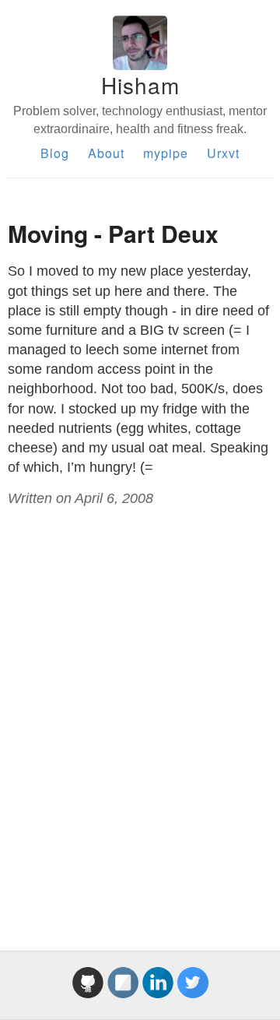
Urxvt (223, 153)
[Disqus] (140, 711)
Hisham (140, 84)
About (106, 153)
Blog (54, 153)
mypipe (165, 153)
